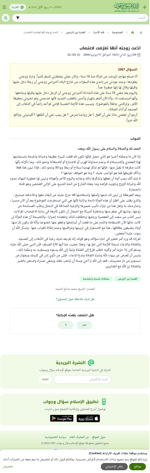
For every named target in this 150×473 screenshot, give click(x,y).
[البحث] (6, 18)
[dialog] (75, 461)
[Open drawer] (4, 7)
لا (66, 325)
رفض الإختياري (114, 466)
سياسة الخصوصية (55, 437)
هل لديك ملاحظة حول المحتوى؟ (75, 299)
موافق (137, 466)
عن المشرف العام (79, 437)
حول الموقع (98, 437)
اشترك (45, 379)
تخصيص (8, 467)
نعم (84, 325)
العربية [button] (15, 7)
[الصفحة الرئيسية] (132, 32)
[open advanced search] (18, 18)
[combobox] (83, 18)
